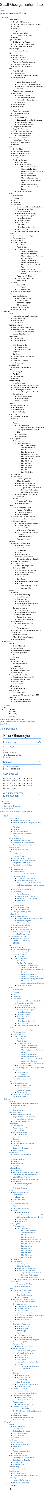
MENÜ (2, 11)
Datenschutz (18, 811)
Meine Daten (12, 712)
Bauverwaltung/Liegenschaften (13, 747)
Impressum (9, 811)
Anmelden (7, 705)
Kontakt (2, 811)
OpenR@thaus (22, 722)
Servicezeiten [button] (10, 773)
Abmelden (12, 716)
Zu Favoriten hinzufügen (12, 806)
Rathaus (12, 722)
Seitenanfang (8, 808)
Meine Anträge (13, 714)
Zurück (6, 801)
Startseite (12, 709)
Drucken (7, 804)
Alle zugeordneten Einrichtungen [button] (13, 794)
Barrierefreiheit (27, 811)
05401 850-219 (14, 767)
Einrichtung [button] (9, 742)
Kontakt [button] (7, 761)
